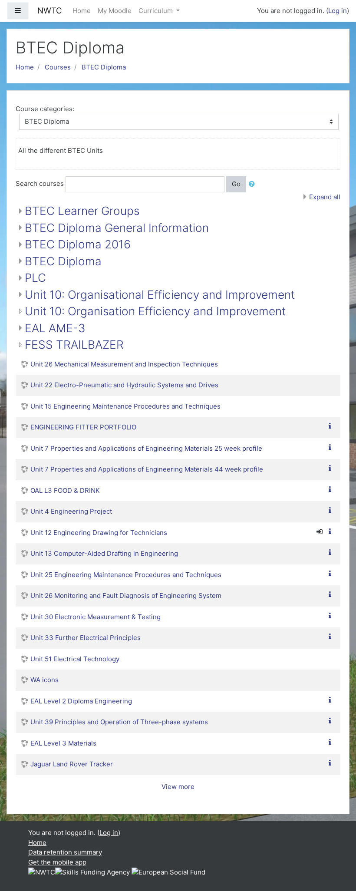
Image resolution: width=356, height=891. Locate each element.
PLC (35, 277)
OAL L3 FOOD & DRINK (65, 490)
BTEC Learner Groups (82, 211)
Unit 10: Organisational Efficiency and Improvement (160, 294)
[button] (253, 184)
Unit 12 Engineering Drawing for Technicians (98, 532)
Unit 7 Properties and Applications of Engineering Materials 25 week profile (146, 448)
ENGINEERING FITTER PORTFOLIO (83, 427)
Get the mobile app (57, 862)
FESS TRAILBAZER (74, 344)
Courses (58, 67)
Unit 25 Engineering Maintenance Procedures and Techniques (125, 575)
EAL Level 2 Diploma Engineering (81, 701)
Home (82, 11)
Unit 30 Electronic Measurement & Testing (95, 617)
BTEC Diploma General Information (117, 227)
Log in (337, 11)
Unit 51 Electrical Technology (74, 659)
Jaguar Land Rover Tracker (71, 764)
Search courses (40, 183)
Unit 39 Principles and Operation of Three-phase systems (119, 722)
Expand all (324, 197)
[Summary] (331, 426)
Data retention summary (65, 852)
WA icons (44, 680)
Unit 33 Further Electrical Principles (85, 638)
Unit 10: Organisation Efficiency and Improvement (155, 311)
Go (236, 184)
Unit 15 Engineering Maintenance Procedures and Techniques (125, 406)
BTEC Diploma (104, 67)
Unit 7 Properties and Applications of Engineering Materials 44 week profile (146, 469)
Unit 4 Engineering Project (71, 511)
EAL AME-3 (55, 328)
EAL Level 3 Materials (63, 743)
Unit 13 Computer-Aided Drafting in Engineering (104, 553)
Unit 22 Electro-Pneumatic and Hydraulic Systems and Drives (124, 385)
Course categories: (45, 109)
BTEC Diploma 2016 (78, 244)
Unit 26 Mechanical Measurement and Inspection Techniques (124, 364)
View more (178, 786)
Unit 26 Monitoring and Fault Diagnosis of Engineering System (125, 595)
